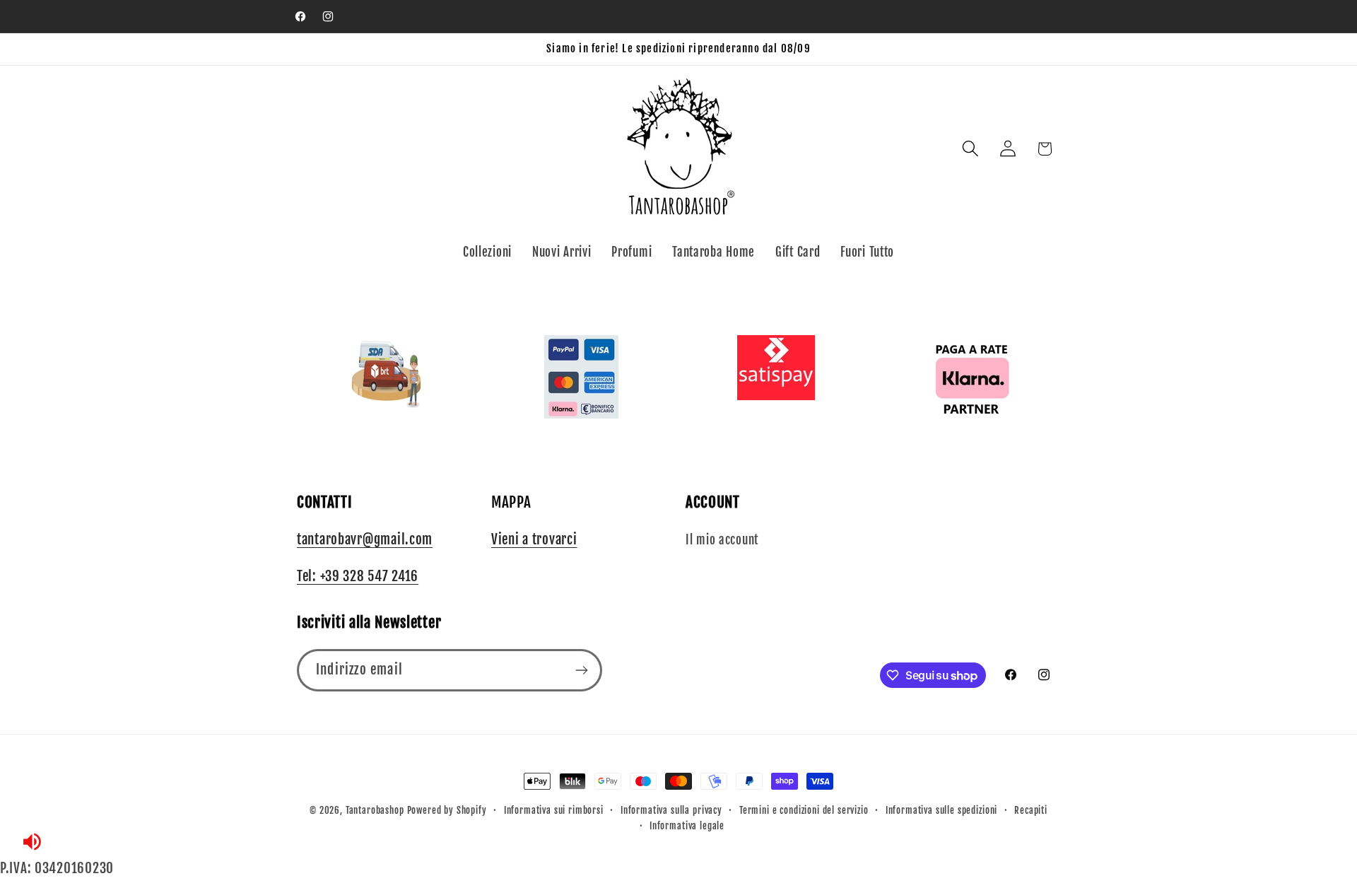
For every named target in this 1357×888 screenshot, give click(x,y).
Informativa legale (687, 825)
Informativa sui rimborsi (554, 810)
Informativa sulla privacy (671, 810)
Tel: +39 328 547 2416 (357, 576)
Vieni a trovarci (534, 539)
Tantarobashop (375, 810)
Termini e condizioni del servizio (804, 810)
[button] (970, 149)
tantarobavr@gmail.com (365, 539)
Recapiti (1030, 810)
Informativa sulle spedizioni (942, 810)
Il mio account (722, 539)
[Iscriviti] (581, 670)
